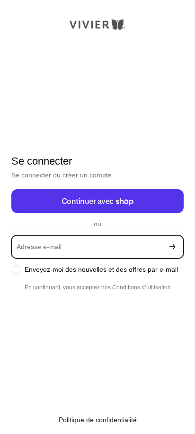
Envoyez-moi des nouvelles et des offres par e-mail (101, 269)
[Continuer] (172, 247)
